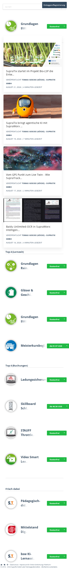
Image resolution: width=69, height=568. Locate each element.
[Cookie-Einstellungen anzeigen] (5, 565)
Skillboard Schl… (28, 406)
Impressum (23, 565)
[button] (64, 26)
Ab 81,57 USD (56, 346)
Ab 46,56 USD (56, 406)
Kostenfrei (54, 26)
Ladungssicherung (34, 380)
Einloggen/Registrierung (54, 5)
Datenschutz (14, 565)
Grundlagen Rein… (29, 266)
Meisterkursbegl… (34, 346)
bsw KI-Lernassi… (28, 556)
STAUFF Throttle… (28, 432)
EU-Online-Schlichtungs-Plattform (39, 565)
